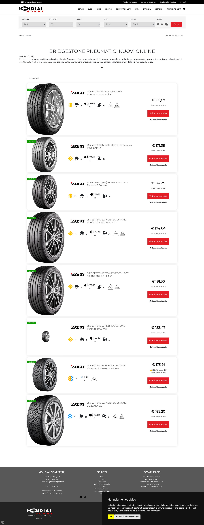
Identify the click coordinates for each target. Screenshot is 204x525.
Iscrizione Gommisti (102, 491)
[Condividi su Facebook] (170, 36)
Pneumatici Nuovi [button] (123, 9)
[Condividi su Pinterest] (176, 36)
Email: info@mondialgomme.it (52, 482)
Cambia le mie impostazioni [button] (127, 517)
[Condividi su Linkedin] (173, 36)
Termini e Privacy (102, 489)
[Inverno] (162, 24)
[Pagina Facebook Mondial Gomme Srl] (81, 497)
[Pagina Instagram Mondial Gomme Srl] (85, 497)
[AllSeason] (166, 24)
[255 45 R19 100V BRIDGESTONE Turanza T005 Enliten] (44, 154)
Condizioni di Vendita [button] (168, 2)
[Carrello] (185, 9)
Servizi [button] (81, 9)
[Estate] (158, 24)
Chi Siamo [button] (108, 9)
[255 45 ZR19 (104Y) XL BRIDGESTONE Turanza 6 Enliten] (44, 192)
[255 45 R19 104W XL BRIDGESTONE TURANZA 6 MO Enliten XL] (45, 237)
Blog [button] (90, 9)
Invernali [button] (147, 9)
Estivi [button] (137, 9)
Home (20, 35)
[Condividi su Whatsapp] (179, 36)
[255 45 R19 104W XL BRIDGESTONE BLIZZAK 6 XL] (45, 420)
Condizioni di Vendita (151, 477)
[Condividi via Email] (182, 36)
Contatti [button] (182, 2)
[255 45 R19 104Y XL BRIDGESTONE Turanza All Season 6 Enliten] (44, 375)
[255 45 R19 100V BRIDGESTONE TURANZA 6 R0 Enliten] (45, 109)
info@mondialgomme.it (32, 2)
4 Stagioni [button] (159, 9)
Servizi (101, 479)
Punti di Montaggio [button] (130, 2)
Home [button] (98, 9)
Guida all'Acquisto (152, 484)
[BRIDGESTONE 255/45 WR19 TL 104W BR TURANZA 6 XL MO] (45, 290)
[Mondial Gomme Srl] (31, 9)
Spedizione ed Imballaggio (151, 486)
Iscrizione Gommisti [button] (148, 2)
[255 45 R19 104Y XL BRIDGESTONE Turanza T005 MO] (45, 336)
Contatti (102, 486)
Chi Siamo (102, 482)
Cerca (176, 24)
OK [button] (111, 517)
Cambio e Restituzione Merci (151, 482)
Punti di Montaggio (102, 484)
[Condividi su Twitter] (167, 36)
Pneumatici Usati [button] (174, 9)
